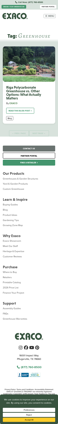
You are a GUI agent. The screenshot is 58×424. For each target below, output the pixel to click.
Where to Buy (10, 272)
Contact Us (29, 148)
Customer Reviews (12, 256)
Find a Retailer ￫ (29, 162)
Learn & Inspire (15, 199)
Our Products (13, 173)
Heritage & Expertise (13, 251)
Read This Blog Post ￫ (20, 111)
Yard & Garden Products (15, 183)
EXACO (13, 103)
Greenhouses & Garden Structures (20, 178)
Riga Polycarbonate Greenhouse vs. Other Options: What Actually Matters (23, 92)
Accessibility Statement (44, 389)
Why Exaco (12, 236)
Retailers (7, 277)
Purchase (10, 267)
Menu (51, 16)
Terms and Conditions (25, 389)
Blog (10, 118)
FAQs (5, 313)
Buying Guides (10, 204)
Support (9, 303)
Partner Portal (48, 7)
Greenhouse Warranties (15, 318)
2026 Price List (10, 287)
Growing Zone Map (13, 225)
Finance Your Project (13, 292)
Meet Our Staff (10, 246)
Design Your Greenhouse (13, 7)
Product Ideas (10, 215)
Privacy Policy (10, 389)
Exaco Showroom (12, 240)
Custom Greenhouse (13, 188)
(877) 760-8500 (35, 2)
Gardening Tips (11, 220)
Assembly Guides (12, 308)
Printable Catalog (12, 282)
